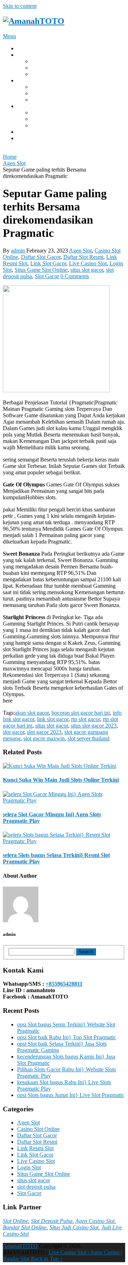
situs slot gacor (86, 270)
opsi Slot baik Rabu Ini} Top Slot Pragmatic (66, 1037)
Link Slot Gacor (49, 68)
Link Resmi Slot (35, 1148)
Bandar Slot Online (25, 1227)
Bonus (24, 106)
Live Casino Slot (88, 263)
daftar (23, 138)
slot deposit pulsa (36, 1187)
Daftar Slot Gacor (40, 257)
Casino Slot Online (38, 1129)
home (23, 48)
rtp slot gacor (85, 719)
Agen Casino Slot (94, 1221)
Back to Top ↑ (47, 1259)
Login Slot (29, 1167)
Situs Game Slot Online (41, 270)
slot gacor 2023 (44, 732)
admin (18, 251)
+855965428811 (64, 984)
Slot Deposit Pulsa (52, 1221)
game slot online (49, 100)
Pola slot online (48, 87)
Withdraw (28, 80)
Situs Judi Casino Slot (73, 1227)
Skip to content (20, 6)
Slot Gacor (43, 119)
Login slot (42, 93)
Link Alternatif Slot (53, 112)
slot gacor (13, 732)
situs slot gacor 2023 (94, 726)
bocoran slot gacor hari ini (81, 713)
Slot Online (15, 1221)
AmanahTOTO (20, 1246)
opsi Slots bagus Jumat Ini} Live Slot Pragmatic (70, 1095)
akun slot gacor (32, 713)
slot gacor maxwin (44, 738)
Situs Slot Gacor (49, 61)
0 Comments (74, 276)
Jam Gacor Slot (48, 125)
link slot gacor (52, 719)
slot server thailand (89, 738)
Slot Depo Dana (49, 74)
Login (24, 55)
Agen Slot (80, 251)
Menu (9, 36)
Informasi (27, 132)
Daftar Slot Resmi (83, 257)
